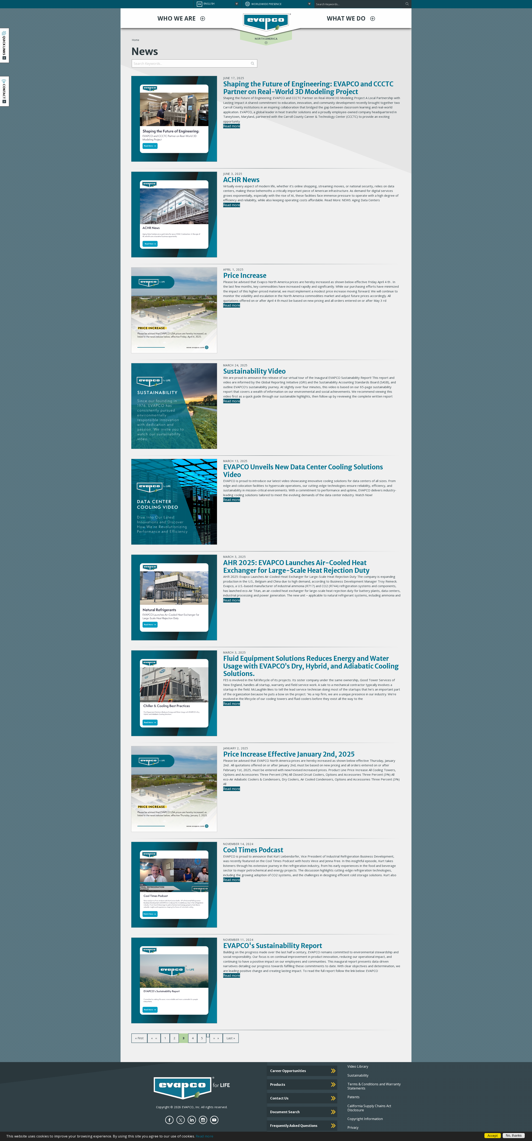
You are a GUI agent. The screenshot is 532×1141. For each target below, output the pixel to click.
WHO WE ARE (177, 18)
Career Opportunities (288, 1071)
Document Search (285, 1112)
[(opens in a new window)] (169, 1120)
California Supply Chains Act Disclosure (369, 1108)
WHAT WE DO (347, 18)
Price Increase (244, 275)
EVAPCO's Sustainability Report (272, 946)
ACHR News (241, 180)
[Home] (266, 22)
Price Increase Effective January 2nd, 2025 (289, 754)
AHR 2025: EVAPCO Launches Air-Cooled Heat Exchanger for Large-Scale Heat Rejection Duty (296, 566)
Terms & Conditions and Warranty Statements (374, 1086)
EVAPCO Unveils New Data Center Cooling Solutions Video (303, 471)
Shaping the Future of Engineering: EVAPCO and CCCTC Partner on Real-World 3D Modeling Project (308, 88)
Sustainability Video (254, 371)
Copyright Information (365, 1118)
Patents (353, 1097)
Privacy (352, 1127)
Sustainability (357, 1075)
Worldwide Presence (266, 4)
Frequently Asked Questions (293, 1126)
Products (277, 1084)
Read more (231, 126)
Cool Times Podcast (253, 850)
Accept (493, 1135)
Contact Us (279, 1098)
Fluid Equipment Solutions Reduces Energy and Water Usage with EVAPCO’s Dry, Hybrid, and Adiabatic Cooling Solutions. (311, 666)
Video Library (357, 1066)
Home (135, 40)
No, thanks (514, 1135)
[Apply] (407, 4)
